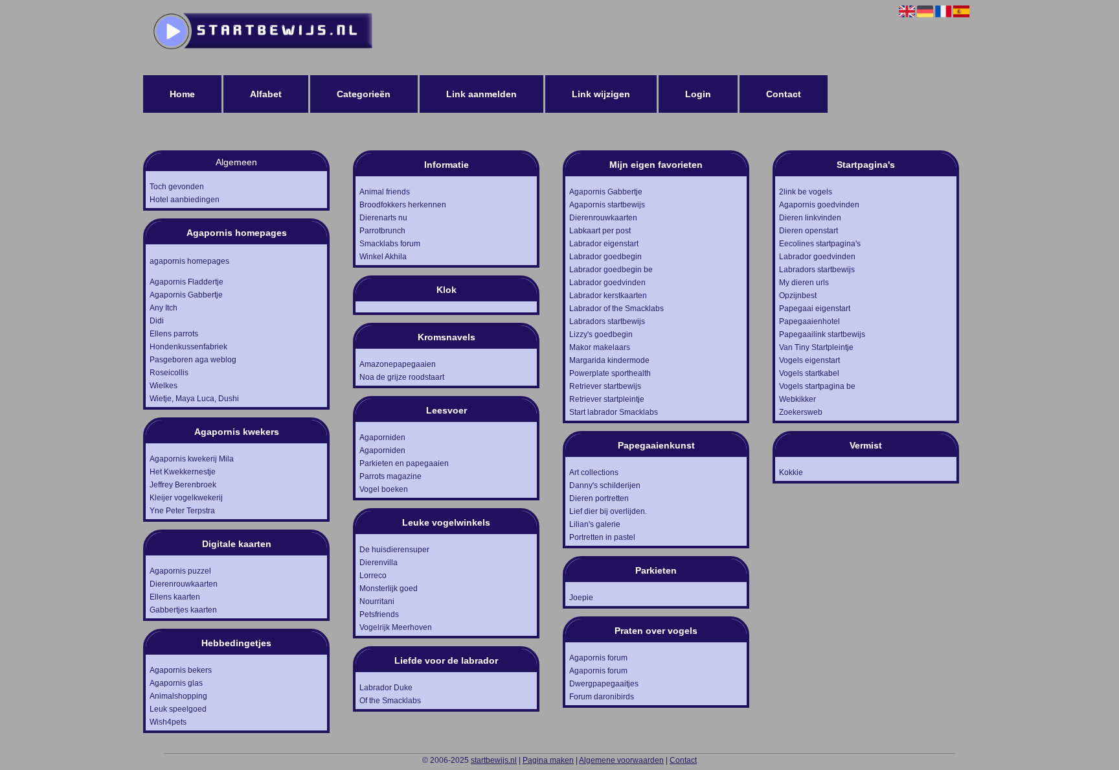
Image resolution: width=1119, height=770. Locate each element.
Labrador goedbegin (605, 256)
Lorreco (373, 575)
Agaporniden (382, 437)
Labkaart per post (600, 230)
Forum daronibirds (601, 696)
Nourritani (376, 601)
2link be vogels (805, 191)
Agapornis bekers (181, 670)
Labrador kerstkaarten (608, 295)
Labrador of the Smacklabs (616, 308)
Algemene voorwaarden (621, 760)
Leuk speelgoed (178, 709)
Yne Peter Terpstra (182, 510)
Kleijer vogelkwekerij (186, 497)
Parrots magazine (390, 476)
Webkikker (797, 399)
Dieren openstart (808, 230)
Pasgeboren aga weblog (193, 359)
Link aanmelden (481, 94)
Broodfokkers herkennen (402, 204)
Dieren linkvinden (810, 217)
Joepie (581, 597)
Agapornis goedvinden (819, 204)
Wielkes (163, 385)
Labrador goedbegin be (611, 269)
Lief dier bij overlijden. (608, 511)
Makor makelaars (599, 347)
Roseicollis (169, 372)
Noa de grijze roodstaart (401, 377)
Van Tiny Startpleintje (816, 347)
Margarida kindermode (609, 360)
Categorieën (363, 94)
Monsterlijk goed (388, 588)
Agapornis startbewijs (607, 204)
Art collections (593, 472)
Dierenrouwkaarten (184, 584)
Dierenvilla (378, 562)
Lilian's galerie (594, 524)
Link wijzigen (601, 94)
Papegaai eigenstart (814, 308)
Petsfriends (379, 614)
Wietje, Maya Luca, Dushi (194, 398)
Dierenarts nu (383, 217)
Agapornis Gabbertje (186, 294)
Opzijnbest (798, 295)
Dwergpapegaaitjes (604, 683)
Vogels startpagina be (817, 386)
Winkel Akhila (383, 256)
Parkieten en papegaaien (404, 463)
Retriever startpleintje (606, 399)
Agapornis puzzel (180, 571)
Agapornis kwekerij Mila (192, 458)
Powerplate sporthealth (610, 373)
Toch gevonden (177, 186)
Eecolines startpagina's (820, 243)
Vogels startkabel (809, 373)
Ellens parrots (174, 333)
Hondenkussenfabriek (188, 346)
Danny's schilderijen (604, 485)
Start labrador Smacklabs (613, 412)
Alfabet (266, 94)
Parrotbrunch (382, 230)
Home (182, 94)
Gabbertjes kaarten (183, 609)
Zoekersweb (800, 412)
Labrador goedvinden (607, 282)
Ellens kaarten (175, 596)
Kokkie (791, 472)
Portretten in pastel (602, 537)
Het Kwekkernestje (183, 471)
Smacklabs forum (389, 243)
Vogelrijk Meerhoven (395, 627)
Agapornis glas (176, 683)
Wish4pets (168, 722)
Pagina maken (548, 760)
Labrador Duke (386, 687)
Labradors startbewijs (607, 321)
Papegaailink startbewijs (822, 334)
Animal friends (384, 191)
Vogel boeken (383, 489)
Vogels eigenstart (809, 360)
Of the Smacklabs (390, 700)
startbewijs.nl (494, 760)
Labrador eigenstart (604, 243)
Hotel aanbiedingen (185, 199)
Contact (783, 94)
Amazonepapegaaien (397, 364)
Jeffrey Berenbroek (183, 484)
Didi (157, 320)
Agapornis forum (598, 657)
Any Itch (163, 307)
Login (698, 94)
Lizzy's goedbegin (601, 334)
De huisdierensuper (394, 549)
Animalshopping (178, 696)
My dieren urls (804, 282)
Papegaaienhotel (809, 321)
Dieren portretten (599, 498)
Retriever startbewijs (605, 386)
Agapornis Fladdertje (186, 281)
